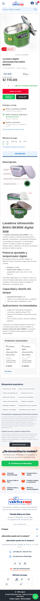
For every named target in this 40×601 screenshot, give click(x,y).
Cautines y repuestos (27, 401)
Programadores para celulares (28, 405)
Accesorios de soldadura (26, 397)
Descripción (20, 154)
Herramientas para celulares (27, 409)
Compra (5, 529)
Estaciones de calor (27, 393)
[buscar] (35, 9)
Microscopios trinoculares (27, 389)
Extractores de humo (9, 397)
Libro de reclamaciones (21, 568)
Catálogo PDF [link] (22, 97)
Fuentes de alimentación (10, 393)
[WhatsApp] (35, 596)
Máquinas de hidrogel (9, 409)
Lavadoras (25, 55)
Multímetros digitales (9, 405)
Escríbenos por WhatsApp (21, 463)
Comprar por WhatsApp (9, 97)
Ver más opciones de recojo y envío (13, 129)
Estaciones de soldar (9, 389)
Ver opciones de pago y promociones (14, 147)
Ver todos (8, 371)
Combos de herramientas (10, 401)
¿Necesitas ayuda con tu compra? (16, 536)
